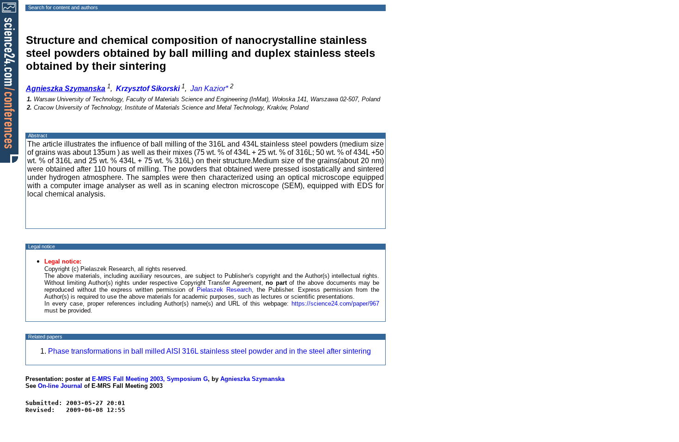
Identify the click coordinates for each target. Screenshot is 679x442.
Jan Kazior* (209, 88)
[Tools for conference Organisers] (9, 81)
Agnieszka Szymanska (252, 378)
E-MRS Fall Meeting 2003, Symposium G (150, 378)
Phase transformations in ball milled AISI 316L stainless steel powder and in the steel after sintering (209, 351)
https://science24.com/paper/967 (335, 303)
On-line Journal (60, 385)
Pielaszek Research (224, 289)
